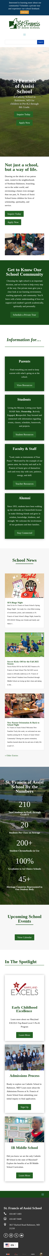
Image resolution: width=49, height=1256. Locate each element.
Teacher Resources (24, 483)
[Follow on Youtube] (21, 1235)
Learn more (24, 12)
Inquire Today (23, 114)
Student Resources (24, 434)
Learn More (24, 1035)
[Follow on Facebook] (6, 1235)
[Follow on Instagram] (11, 1235)
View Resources (24, 385)
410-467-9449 (15, 1219)
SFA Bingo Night (15, 602)
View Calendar (24, 937)
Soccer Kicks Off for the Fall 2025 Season (23, 662)
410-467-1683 (15, 1214)
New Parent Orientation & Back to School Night (23, 723)
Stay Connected (24, 533)
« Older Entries (11, 755)
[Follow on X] (16, 1235)
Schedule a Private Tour (24, 314)
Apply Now (24, 122)
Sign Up (24, 1107)
